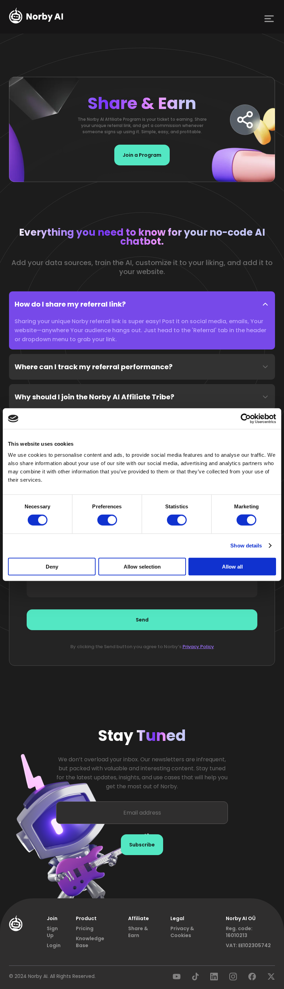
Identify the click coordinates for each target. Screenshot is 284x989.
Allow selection (142, 566)
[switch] (107, 520)
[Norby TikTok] (195, 978)
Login (54, 945)
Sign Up (52, 932)
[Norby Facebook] (252, 978)
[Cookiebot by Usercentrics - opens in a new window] (245, 419)
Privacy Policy (198, 646)
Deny (52, 566)
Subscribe (142, 844)
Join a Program (142, 155)
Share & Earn (138, 932)
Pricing (85, 928)
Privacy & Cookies (182, 932)
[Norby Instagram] (233, 978)
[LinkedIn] (214, 978)
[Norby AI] (36, 16)
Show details (246, 545)
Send (142, 619)
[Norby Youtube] (176, 978)
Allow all (232, 566)
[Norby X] (271, 978)
